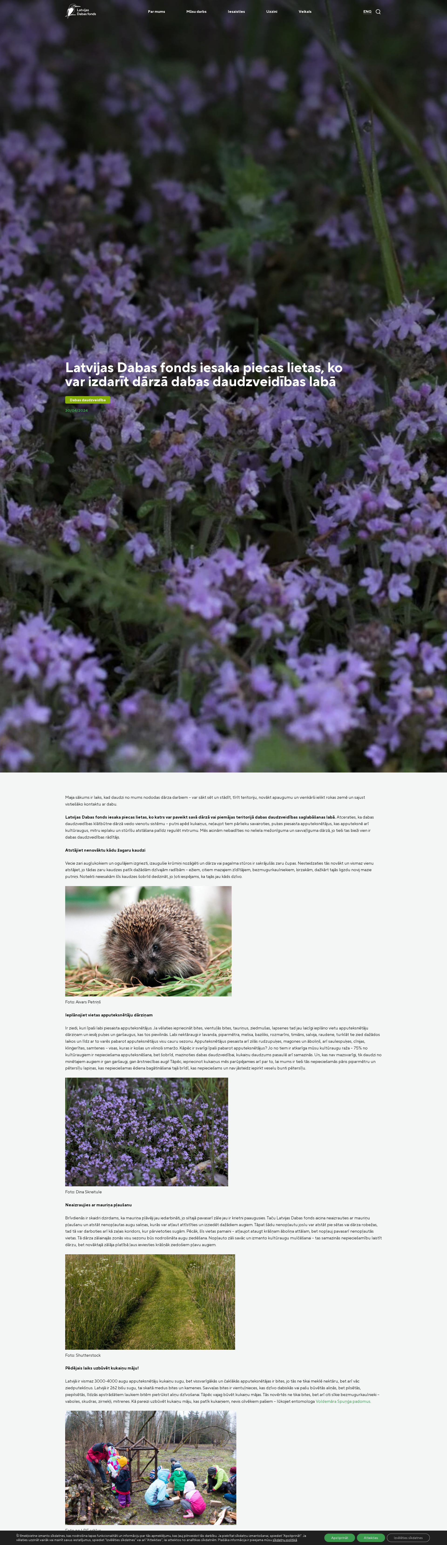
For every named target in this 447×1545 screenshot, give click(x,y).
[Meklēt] (378, 11)
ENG (367, 11)
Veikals (305, 11)
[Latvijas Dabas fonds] (80, 11)
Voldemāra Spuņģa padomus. (343, 1401)
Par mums (156, 11)
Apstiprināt (339, 1538)
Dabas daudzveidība (88, 400)
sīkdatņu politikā (285, 1540)
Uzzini (271, 11)
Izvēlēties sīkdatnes (408, 1538)
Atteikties (371, 1538)
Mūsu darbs (196, 11)
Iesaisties (236, 11)
